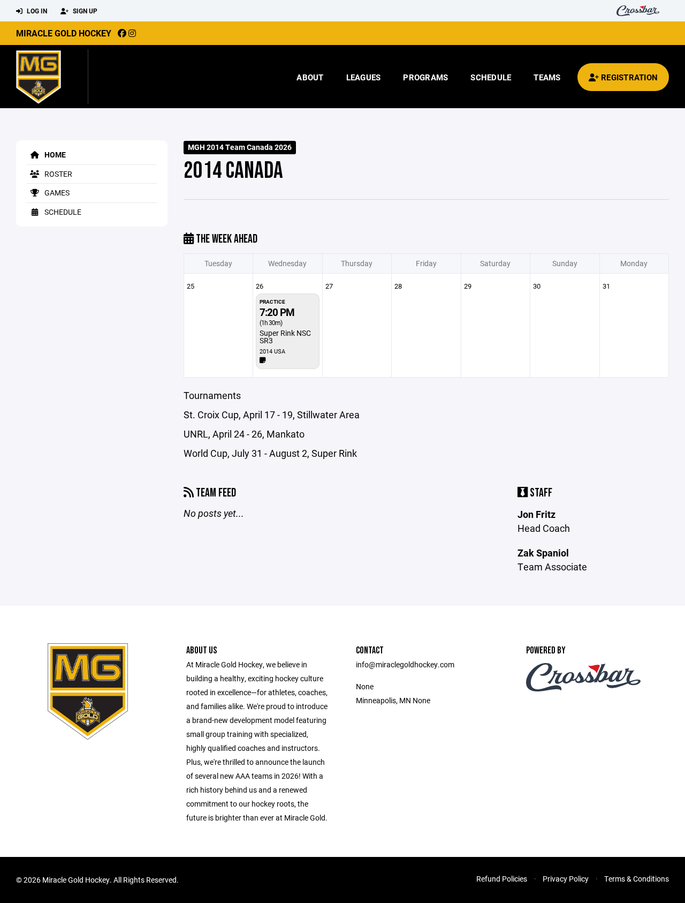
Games (56, 192)
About (309, 77)
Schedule (490, 77)
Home (54, 154)
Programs (425, 77)
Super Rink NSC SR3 (285, 336)
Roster (57, 174)
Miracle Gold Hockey (63, 33)
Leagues (363, 77)
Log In (36, 10)
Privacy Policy (566, 879)
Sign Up (84, 10)
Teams (547, 77)
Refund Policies (501, 879)
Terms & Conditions (636, 879)
